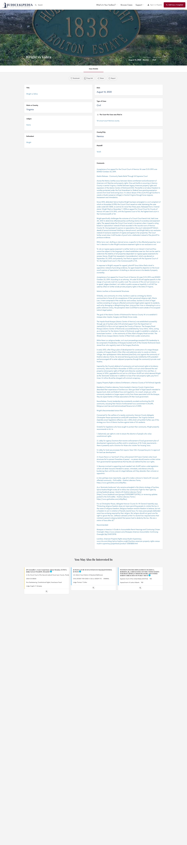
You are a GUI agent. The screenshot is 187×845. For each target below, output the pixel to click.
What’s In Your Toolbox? (106, 5)
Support (139, 5)
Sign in (152, 5)
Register (159, 5)
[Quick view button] (46, 591)
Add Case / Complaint (175, 5)
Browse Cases (126, 5)
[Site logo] (17, 4)
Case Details (93, 69)
